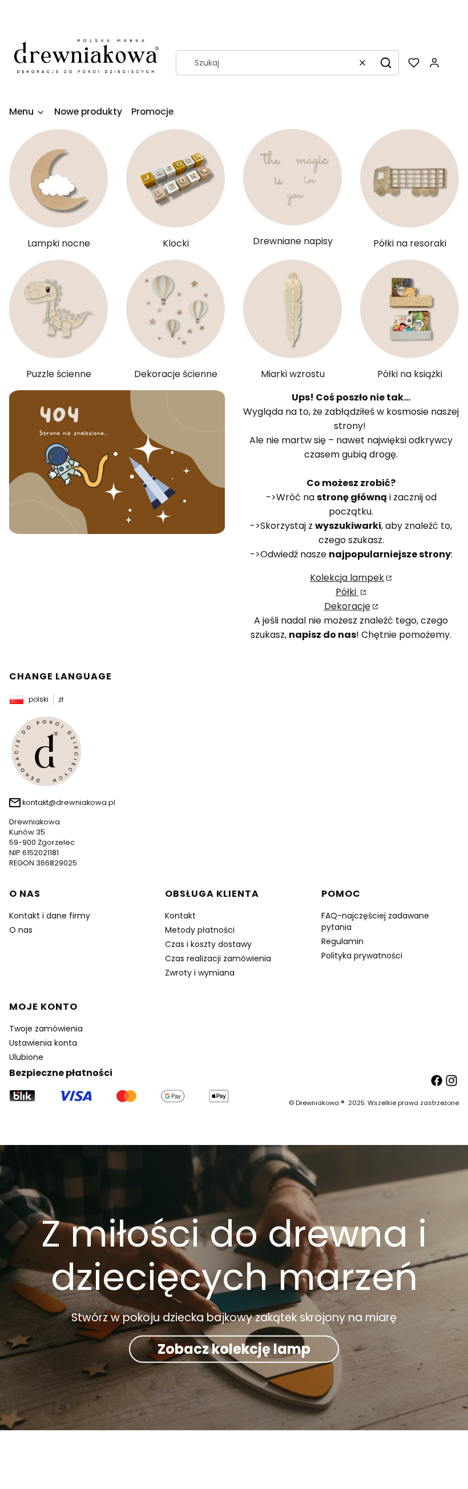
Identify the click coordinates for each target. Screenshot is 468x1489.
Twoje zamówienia (46, 1028)
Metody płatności (200, 930)
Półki (347, 591)
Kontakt (180, 915)
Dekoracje (347, 606)
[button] (386, 62)
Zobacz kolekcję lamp (234, 1349)
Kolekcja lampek (347, 577)
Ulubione (26, 1057)
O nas (21, 930)
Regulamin (342, 941)
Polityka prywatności (361, 955)
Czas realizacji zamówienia (218, 958)
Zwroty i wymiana (200, 972)
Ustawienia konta (43, 1043)
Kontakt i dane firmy (49, 915)
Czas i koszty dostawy (208, 944)
